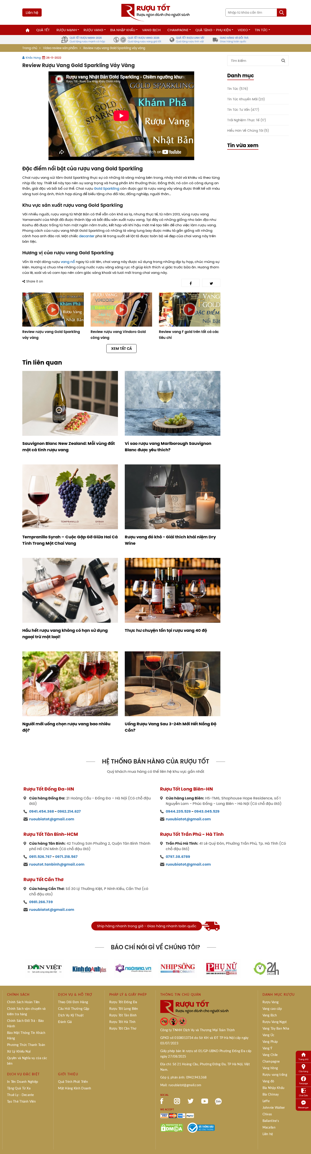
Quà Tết (43, 30)
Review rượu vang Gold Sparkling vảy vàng (51, 334)
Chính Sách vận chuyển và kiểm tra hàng (26, 1011)
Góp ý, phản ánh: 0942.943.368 (183, 1077)
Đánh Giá (65, 1022)
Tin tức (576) (237, 88)
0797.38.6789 (178, 856)
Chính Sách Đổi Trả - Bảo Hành (25, 1023)
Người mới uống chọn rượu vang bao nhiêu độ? (66, 727)
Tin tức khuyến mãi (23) (246, 99)
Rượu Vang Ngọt (275, 1022)
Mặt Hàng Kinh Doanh (74, 1088)
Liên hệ (32, 12)
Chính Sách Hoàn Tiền (23, 1002)
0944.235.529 (178, 811)
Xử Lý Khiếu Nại (19, 1051)
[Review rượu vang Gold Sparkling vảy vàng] (53, 309)
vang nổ (68, 261)
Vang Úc (269, 1035)
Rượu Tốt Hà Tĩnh (122, 1022)
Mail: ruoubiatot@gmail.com (180, 1085)
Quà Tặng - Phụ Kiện (213, 30)
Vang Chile (270, 1055)
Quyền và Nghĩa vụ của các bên (27, 1061)
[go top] (304, 1144)
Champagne (178, 30)
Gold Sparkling (106, 188)
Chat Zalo (303, 1095)
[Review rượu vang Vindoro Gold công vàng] (121, 309)
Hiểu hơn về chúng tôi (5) (248, 130)
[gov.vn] (201, 1127)
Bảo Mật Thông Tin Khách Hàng (26, 1035)
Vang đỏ (268, 1081)
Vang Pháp (270, 1041)
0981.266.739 (41, 902)
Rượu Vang (93, 30)
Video (243, 30)
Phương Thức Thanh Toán (26, 1045)
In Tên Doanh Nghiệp (22, 1081)
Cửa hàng (303, 1071)
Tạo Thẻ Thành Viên (21, 1101)
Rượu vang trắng (275, 1074)
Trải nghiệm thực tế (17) (246, 120)
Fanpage (303, 1083)
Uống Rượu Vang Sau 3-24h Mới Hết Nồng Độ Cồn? (170, 727)
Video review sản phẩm (60, 48)
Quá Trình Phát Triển (73, 1081)
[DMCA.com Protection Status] (171, 1127)
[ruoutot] (155, 12)
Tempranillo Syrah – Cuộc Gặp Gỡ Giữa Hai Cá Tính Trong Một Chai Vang (70, 540)
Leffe (266, 1101)
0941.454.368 (41, 811)
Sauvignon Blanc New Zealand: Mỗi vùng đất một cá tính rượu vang (68, 446)
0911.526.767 (40, 856)
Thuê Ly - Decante (20, 1095)
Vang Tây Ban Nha (276, 1028)
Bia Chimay (271, 1094)
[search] (281, 12)
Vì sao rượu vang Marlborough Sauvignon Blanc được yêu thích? (168, 446)
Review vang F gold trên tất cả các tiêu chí (189, 334)
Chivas (267, 1114)
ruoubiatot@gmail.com (51, 819)
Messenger (303, 1107)
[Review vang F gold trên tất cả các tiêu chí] (189, 309)
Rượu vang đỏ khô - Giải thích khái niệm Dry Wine (170, 540)
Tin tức (261, 30)
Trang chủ (29, 48)
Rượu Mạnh (66, 30)
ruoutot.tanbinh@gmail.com (56, 864)
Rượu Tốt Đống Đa (123, 1002)
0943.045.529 (206, 811)
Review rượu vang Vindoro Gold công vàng (118, 334)
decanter (86, 236)
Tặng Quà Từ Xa (19, 1088)
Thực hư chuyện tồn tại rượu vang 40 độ (166, 630)
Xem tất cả (121, 348)
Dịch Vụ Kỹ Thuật (70, 1015)
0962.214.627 (69, 811)
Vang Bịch (151, 30)
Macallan (269, 1127)
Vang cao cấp (272, 1008)
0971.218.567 (66, 856)
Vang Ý (268, 1048)
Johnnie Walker (274, 1107)
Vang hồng (270, 1068)
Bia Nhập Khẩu (122, 30)
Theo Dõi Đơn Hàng (73, 1002)
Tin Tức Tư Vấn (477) (243, 109)
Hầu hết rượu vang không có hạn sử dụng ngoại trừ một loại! (65, 633)
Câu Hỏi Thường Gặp (73, 1008)
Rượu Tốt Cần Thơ (122, 1028)
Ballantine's (271, 1121)
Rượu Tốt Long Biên (123, 1008)
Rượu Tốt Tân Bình (123, 1015)
